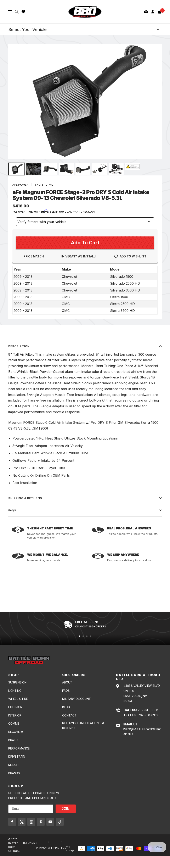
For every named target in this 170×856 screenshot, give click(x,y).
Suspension (17, 682)
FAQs (12, 510)
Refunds (29, 842)
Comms (13, 723)
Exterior (15, 707)
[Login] (153, 11)
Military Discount (76, 698)
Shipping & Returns (25, 498)
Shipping (54, 847)
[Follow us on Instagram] (31, 822)
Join (65, 808)
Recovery (16, 732)
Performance (19, 748)
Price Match (34, 256)
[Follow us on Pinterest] (41, 822)
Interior (14, 715)
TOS (63, 847)
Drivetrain (16, 756)
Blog (66, 707)
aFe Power (20, 184)
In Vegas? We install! (78, 256)
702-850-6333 (148, 715)
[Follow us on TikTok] (60, 822)
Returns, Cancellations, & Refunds (83, 725)
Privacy (41, 847)
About (67, 682)
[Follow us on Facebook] (12, 822)
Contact (69, 715)
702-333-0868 (148, 710)
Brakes (13, 740)
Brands (14, 773)
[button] (146, 11)
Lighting (14, 690)
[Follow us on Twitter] (22, 822)
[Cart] (160, 12)
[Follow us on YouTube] (50, 822)
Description (19, 346)
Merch (13, 765)
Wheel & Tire (18, 698)
